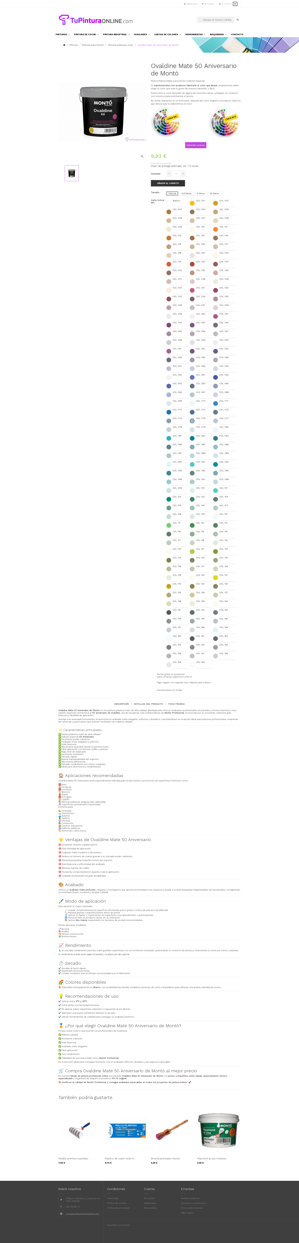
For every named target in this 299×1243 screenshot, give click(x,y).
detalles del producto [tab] (148, 704)
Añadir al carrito (168, 183)
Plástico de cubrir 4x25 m (119, 1158)
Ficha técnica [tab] (176, 704)
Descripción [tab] (121, 704)
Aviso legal (112, 1198)
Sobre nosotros (69, 1189)
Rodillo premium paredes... (73, 1158)
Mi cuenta (149, 1198)
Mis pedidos (150, 1208)
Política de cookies (117, 1203)
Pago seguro (187, 1212)
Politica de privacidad (118, 1208)
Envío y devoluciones (192, 1208)
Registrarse (150, 1203)
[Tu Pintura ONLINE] (95, 20)
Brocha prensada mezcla (165, 1158)
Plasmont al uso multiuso (211, 1158)
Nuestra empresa (190, 1198)
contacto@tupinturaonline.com (82, 1213)
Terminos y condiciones (193, 1203)
